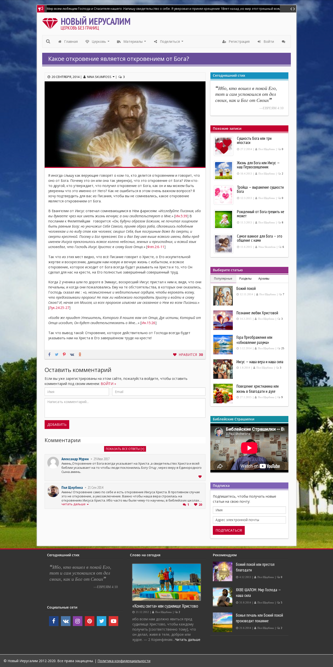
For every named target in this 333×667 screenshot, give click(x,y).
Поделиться (172, 42)
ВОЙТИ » (108, 383)
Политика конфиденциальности (124, 660)
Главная (70, 41)
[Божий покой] (223, 296)
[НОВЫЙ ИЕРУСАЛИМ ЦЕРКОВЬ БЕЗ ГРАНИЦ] (51, 22)
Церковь (101, 42)
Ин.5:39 (181, 216)
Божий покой (246, 288)
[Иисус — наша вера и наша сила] (223, 369)
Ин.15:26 (148, 322)
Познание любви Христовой (257, 313)
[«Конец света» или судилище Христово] (166, 582)
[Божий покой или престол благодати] (223, 571)
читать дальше (73, 504)
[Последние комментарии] (284, 41)
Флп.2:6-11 (155, 246)
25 (282, 348)
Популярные (223, 278)
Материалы (134, 42)
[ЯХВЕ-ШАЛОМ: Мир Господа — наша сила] (223, 597)
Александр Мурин (75, 458)
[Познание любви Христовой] (223, 320)
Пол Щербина (72, 487)
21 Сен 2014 (95, 487)
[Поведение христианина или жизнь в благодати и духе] (223, 393)
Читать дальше (187, 639)
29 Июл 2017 (101, 459)
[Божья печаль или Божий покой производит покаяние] (223, 622)
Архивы (263, 278)
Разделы (245, 278)
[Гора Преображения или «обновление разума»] (223, 344)
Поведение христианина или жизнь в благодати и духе (257, 388)
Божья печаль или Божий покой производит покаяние (259, 617)
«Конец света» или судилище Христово (165, 606)
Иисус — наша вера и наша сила (259, 361)
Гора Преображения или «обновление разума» (254, 340)
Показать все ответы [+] (125, 449)
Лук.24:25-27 (59, 307)
